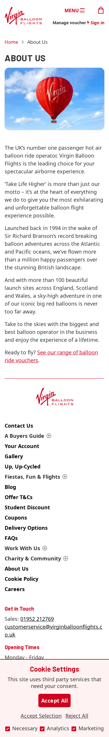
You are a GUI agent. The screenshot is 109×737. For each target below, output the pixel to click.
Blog (10, 486)
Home (11, 42)
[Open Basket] (100, 10)
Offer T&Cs (19, 497)
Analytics (58, 728)
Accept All (54, 700)
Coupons (16, 517)
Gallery (14, 456)
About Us (16, 568)
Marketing (91, 728)
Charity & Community (33, 558)
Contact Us (19, 425)
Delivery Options (26, 527)
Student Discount (27, 507)
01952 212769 (37, 618)
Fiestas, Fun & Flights (32, 476)
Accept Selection (41, 715)
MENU (72, 10)
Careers (15, 589)
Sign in (97, 22)
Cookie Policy (21, 578)
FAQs (11, 537)
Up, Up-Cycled (22, 466)
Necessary (24, 728)
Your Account (22, 445)
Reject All (76, 715)
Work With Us (22, 548)
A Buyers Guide (24, 435)
